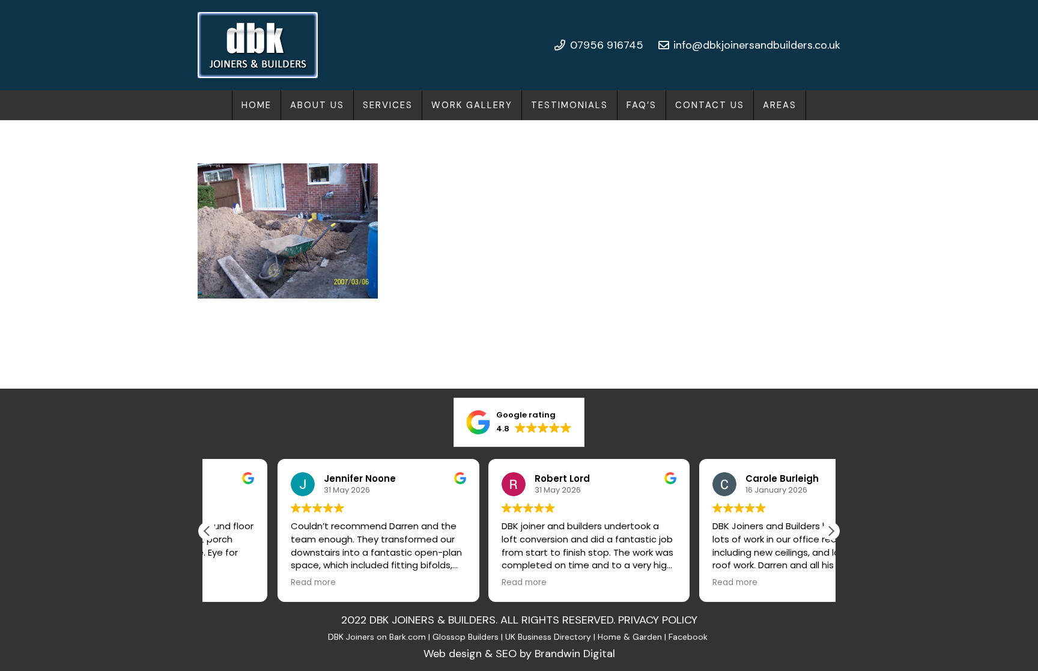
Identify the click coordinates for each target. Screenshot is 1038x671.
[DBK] (258, 45)
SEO (506, 653)
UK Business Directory (548, 636)
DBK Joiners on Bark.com (377, 636)
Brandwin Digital (575, 653)
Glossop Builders (465, 636)
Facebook (689, 636)
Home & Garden (630, 636)
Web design (452, 653)
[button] (420, 105)
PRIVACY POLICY (657, 620)
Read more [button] (243, 582)
